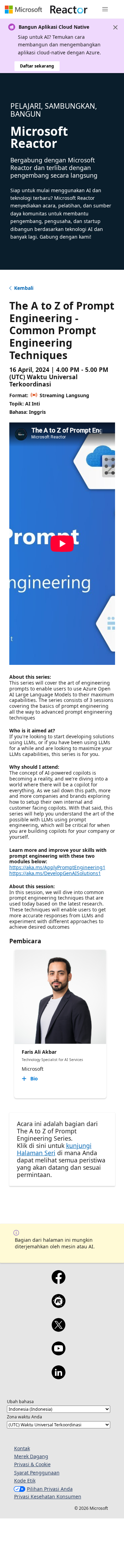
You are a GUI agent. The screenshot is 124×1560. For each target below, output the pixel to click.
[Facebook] (58, 1281)
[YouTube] (58, 1352)
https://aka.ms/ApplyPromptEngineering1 (57, 867)
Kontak (22, 1448)
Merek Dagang (31, 1456)
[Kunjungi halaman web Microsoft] (23, 9)
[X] (58, 1329)
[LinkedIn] (58, 1376)
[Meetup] (58, 1305)
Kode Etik (24, 1480)
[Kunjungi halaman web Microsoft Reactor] (69, 9)
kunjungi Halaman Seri (54, 1149)
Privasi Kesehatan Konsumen (47, 1496)
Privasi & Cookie (32, 1464)
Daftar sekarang (37, 66)
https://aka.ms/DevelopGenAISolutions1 (55, 873)
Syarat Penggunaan (37, 1472)
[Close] (115, 27)
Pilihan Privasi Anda (50, 1489)
